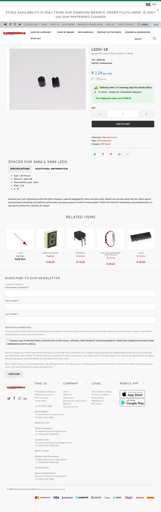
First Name (12, 300)
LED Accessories (104, 140)
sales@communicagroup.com (50, 414)
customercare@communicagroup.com (54, 442)
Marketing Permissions (18, 327)
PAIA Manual (97, 400)
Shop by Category (41, 32)
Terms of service (126, 25)
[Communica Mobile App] (132, 397)
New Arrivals (85, 32)
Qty (94, 107)
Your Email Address (17, 287)
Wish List (110, 25)
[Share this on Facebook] (103, 154)
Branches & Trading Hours (90, 25)
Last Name (11, 314)
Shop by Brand (65, 32)
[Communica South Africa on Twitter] (5, 25)
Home (44, 25)
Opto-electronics (109, 137)
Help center (68, 25)
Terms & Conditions (100, 394)
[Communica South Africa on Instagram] (15, 25)
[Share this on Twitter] (95, 154)
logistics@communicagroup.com (52, 459)
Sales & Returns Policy (101, 391)
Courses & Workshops (137, 32)
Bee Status (96, 403)
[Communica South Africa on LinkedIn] (19, 25)
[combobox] (146, 38)
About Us (54, 25)
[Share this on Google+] (119, 154)
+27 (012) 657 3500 (30, 25)
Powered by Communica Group (51, 489)
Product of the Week (109, 32)
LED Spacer (106, 144)
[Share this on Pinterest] (111, 154)
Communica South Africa (25, 489)
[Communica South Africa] (14, 33)
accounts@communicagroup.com (52, 476)
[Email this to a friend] (127, 154)
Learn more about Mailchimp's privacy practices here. (29, 367)
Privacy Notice (98, 397)
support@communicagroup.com (51, 431)
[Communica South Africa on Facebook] (10, 25)
